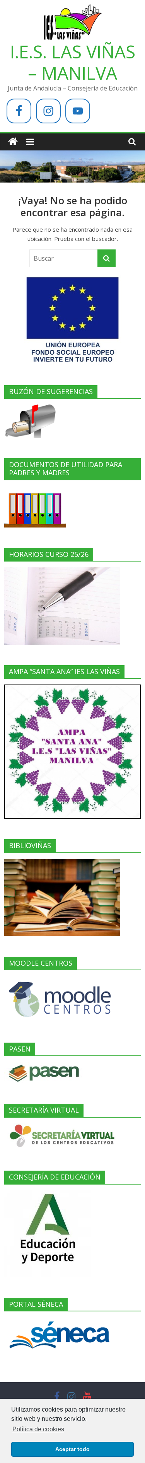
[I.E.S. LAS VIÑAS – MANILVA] (13, 141)
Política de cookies (38, 1429)
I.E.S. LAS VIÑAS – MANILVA (72, 62)
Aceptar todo (72, 1449)
